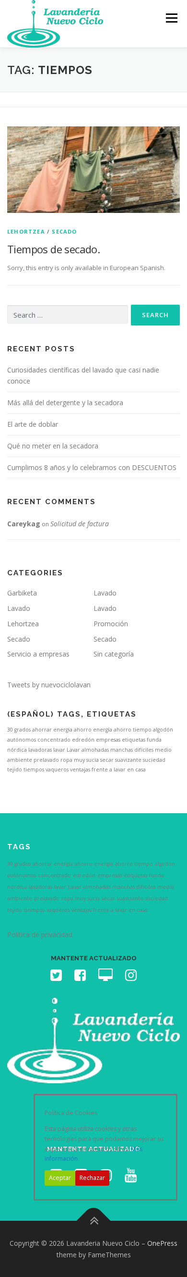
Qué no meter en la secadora (52, 445)
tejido (14, 769)
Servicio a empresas (38, 653)
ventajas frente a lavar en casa (108, 769)
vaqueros (57, 769)
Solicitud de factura (79, 523)
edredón (83, 739)
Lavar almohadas (88, 749)
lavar (59, 749)
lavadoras (40, 749)
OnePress (162, 1243)
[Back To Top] (94, 1220)
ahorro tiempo (133, 729)
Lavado (105, 592)
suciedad (154, 759)
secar (107, 759)
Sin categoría (114, 653)
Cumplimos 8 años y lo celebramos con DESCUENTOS (91, 467)
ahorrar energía (52, 729)
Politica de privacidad (39, 934)
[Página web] (105, 977)
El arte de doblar (32, 424)
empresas (108, 739)
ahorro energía (93, 729)
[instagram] (131, 977)
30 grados (19, 729)
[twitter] (56, 977)
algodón (163, 729)
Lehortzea (26, 231)
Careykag (23, 523)
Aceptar (60, 1178)
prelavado (46, 759)
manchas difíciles (131, 749)
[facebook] (80, 977)
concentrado (53, 739)
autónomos (21, 739)
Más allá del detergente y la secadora (65, 402)
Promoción (111, 623)
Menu (171, 18)
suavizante (128, 759)
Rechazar (92, 1178)
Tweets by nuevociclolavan (49, 684)
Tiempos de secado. (53, 249)
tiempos (33, 769)
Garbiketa (22, 592)
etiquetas (133, 739)
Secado (64, 231)
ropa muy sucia (79, 759)
